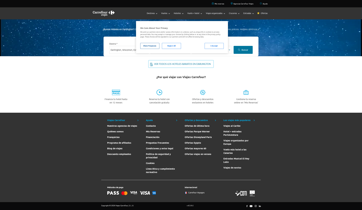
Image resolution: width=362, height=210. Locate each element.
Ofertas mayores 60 (195, 148)
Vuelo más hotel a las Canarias (234, 151)
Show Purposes (149, 46)
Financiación (152, 137)
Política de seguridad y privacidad (158, 156)
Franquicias (113, 137)
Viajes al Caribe (231, 126)
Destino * (113, 44)
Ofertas (264, 13)
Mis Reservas (153, 131)
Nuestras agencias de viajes (122, 126)
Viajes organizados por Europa (236, 142)
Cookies (150, 163)
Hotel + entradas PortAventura (232, 133)
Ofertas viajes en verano (198, 154)
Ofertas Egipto (193, 143)
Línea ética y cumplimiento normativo (160, 170)
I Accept (214, 46)
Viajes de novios (232, 167)
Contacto (151, 126)
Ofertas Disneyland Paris (198, 137)
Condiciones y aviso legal (159, 148)
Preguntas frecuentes (157, 143)
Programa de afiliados (119, 143)
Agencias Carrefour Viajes (243, 4)
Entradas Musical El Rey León (236, 160)
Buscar (245, 50)
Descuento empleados (119, 154)
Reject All (171, 46)
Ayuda (265, 4)
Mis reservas (219, 4)
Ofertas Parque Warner (197, 131)
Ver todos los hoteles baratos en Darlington (182, 64)
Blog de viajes (114, 148)
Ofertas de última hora (197, 126)
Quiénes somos (115, 131)
